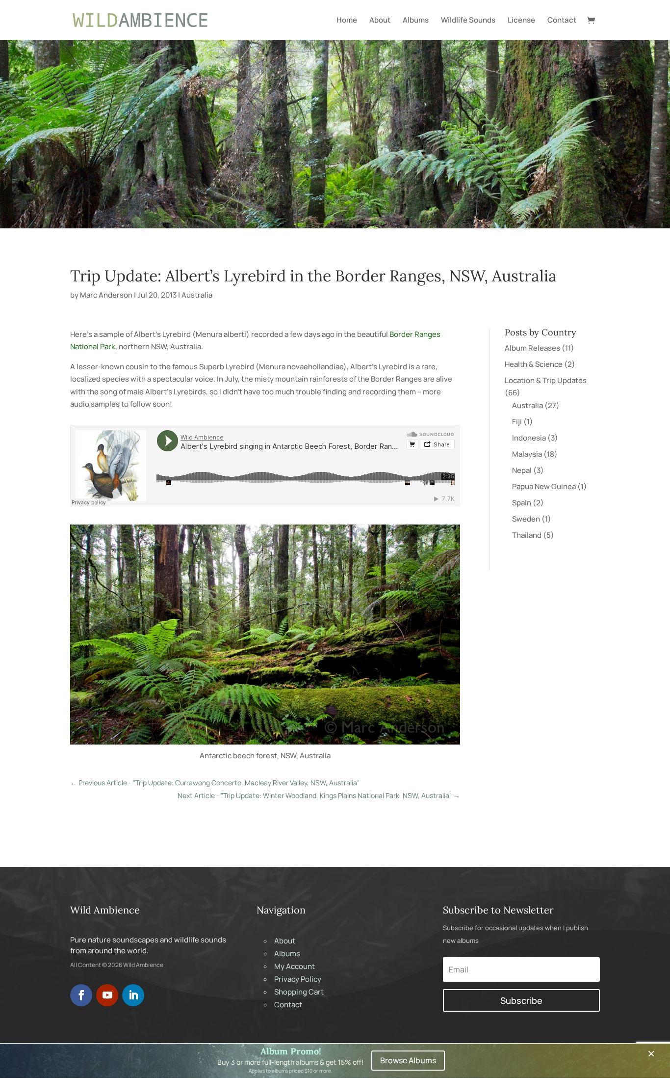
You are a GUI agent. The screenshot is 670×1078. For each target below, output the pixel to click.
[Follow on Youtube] (107, 995)
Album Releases (532, 348)
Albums (416, 20)
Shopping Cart (299, 992)
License (521, 20)
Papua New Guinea (544, 486)
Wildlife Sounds (468, 20)
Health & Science (534, 364)
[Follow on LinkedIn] (133, 995)
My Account (294, 966)
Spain (521, 503)
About (379, 20)
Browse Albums (408, 1060)
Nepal (522, 470)
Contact (561, 20)
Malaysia (527, 454)
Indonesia (529, 438)
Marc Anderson (106, 295)
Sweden (526, 519)
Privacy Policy (297, 979)
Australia (196, 295)
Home (346, 20)
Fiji (517, 421)
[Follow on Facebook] (81, 995)
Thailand (526, 535)
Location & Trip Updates (546, 380)
